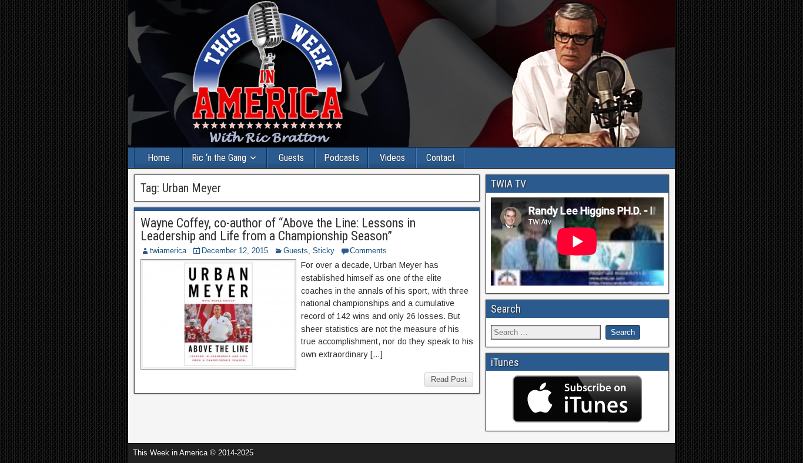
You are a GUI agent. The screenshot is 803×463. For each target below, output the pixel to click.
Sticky (323, 250)
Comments (368, 250)
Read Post (449, 379)
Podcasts (341, 157)
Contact (440, 157)
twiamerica (168, 250)
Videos (392, 157)
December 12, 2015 (235, 250)
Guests (291, 157)
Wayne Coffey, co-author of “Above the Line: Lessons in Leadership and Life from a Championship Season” (278, 229)
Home (159, 157)
